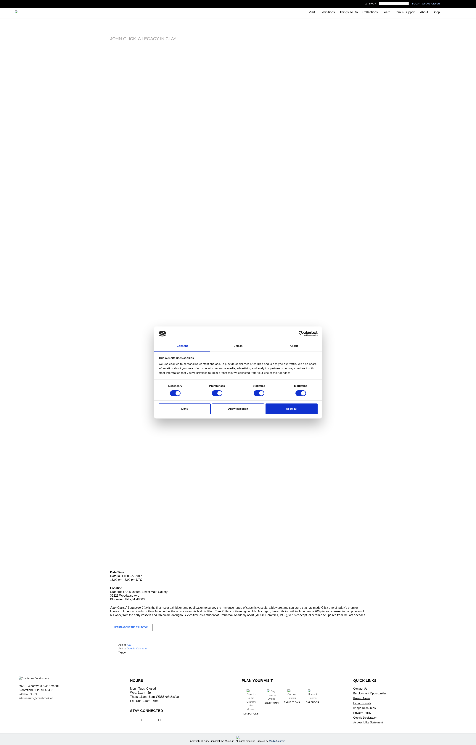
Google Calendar (137, 648)
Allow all (291, 408)
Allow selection (238, 408)
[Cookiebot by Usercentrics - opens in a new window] (301, 333)
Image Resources (364, 707)
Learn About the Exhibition (131, 627)
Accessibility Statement (368, 722)
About (424, 12)
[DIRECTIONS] (251, 697)
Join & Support (405, 12)
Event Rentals (362, 703)
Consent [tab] (182, 345)
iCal (129, 644)
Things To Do (349, 12)
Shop (370, 3)
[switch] (217, 393)
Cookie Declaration (365, 717)
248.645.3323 (28, 694)
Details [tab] (238, 345)
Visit (312, 12)
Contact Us (360, 688)
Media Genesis (277, 741)
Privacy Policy (362, 712)
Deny (184, 408)
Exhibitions (327, 12)
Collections (370, 12)
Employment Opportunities (370, 693)
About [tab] (294, 345)
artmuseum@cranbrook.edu (37, 698)
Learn (386, 12)
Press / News (361, 698)
